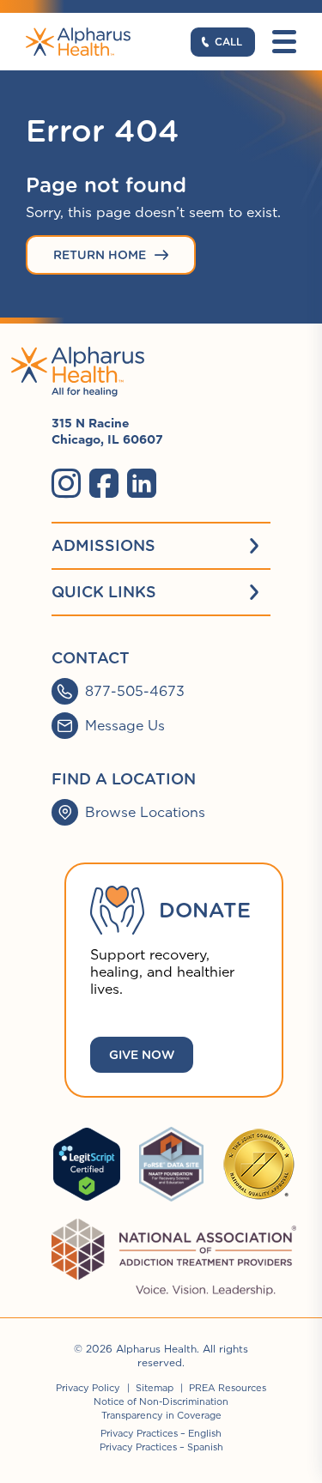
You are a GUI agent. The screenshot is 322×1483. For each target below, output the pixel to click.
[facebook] (103, 483)
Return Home (99, 255)
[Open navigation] (284, 41)
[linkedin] (141, 483)
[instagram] (66, 483)
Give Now (141, 1055)
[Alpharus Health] (78, 41)
